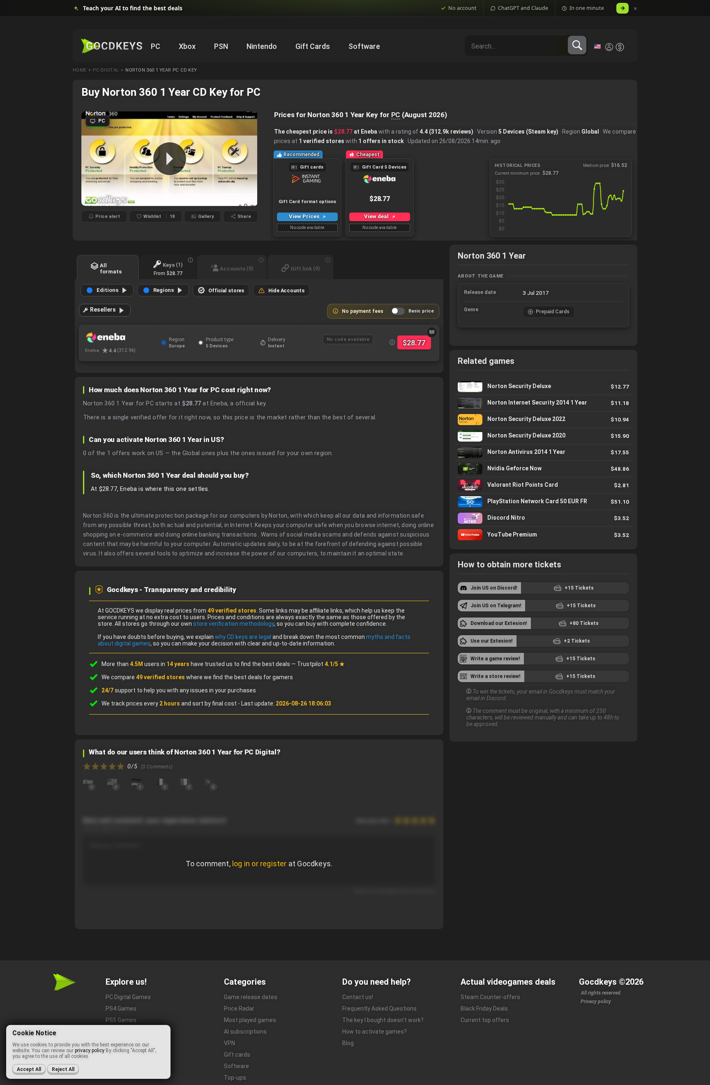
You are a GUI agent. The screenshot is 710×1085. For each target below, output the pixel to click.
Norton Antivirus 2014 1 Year (543, 452)
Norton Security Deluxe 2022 (543, 420)
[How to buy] (431, 332)
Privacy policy (596, 1001)
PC (396, 115)
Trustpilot (321, 664)
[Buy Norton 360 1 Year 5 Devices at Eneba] (121, 337)
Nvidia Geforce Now (543, 469)
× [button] (635, 8)
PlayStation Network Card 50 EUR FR (543, 502)
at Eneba (355, 131)
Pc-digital (106, 70)
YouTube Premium (543, 535)
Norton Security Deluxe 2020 (543, 436)
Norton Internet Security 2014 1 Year (543, 403)
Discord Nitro (543, 518)
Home (79, 70)
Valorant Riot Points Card (543, 485)
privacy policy (89, 1050)
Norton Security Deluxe (543, 387)
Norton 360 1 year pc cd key (161, 70)
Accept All (29, 1069)
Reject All (63, 1069)
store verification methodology (233, 623)
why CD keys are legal (243, 637)
